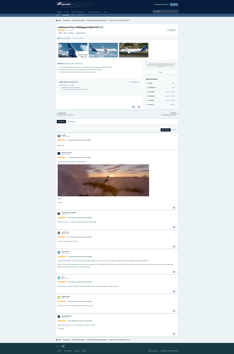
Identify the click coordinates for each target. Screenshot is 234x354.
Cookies (84, 351)
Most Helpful (166, 130)
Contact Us (77, 351)
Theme (59, 351)
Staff (72, 15)
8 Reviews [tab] (61, 121)
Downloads (66, 15)
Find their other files (78, 38)
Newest (174, 130)
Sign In (161, 72)
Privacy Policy (68, 351)
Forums (58, 15)
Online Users (80, 15)
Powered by (169, 351)
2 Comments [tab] (71, 121)
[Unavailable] (103, 165)
